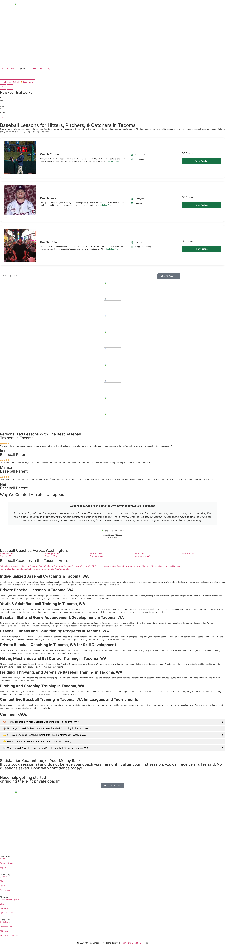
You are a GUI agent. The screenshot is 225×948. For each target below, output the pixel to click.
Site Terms (4, 908)
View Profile (201, 161)
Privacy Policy (6, 913)
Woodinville (64, 569)
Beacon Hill (17, 566)
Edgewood (59, 566)
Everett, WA (96, 553)
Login (2, 886)
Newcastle (167, 566)
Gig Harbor (100, 566)
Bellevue (26, 566)
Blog (2, 904)
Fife (93, 566)
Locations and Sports (9, 899)
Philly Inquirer (6, 926)
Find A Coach (8, 68)
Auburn (3, 566)
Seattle (27, 569)
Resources (37, 68)
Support (3, 867)
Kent (114, 566)
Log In (49, 68)
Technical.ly (5, 922)
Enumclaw (76, 566)
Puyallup (7, 569)
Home (2, 858)
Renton (14, 569)
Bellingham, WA (53, 553)
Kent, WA (139, 553)
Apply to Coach (7, 863)
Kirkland (120, 566)
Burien (42, 566)
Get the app (5, 890)
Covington (49, 566)
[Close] (10, 87)
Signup (3, 881)
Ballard (9, 566)
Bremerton (34, 566)
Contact (3, 877)
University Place (52, 569)
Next (4, 117)
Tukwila (41, 569)
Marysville (146, 566)
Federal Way (86, 566)
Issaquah (109, 566)
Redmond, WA (187, 553)
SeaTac (21, 569)
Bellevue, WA (6, 553)
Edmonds (68, 566)
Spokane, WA (97, 556)
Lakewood (128, 566)
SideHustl (4, 931)
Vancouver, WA (142, 556)
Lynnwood (137, 566)
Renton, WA (6, 556)
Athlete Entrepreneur (9, 935)
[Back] (3, 87)
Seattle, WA (51, 556)
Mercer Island (157, 566)
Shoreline (34, 569)
